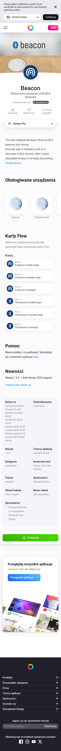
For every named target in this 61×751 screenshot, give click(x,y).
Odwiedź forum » (41, 481)
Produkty (7, 677)
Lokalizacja (11, 465)
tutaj (35, 356)
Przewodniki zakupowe (15, 682)
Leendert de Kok (41, 453)
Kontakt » (10, 481)
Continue (51, 17)
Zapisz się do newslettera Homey (30, 720)
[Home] (31, 28)
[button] (22, 17)
